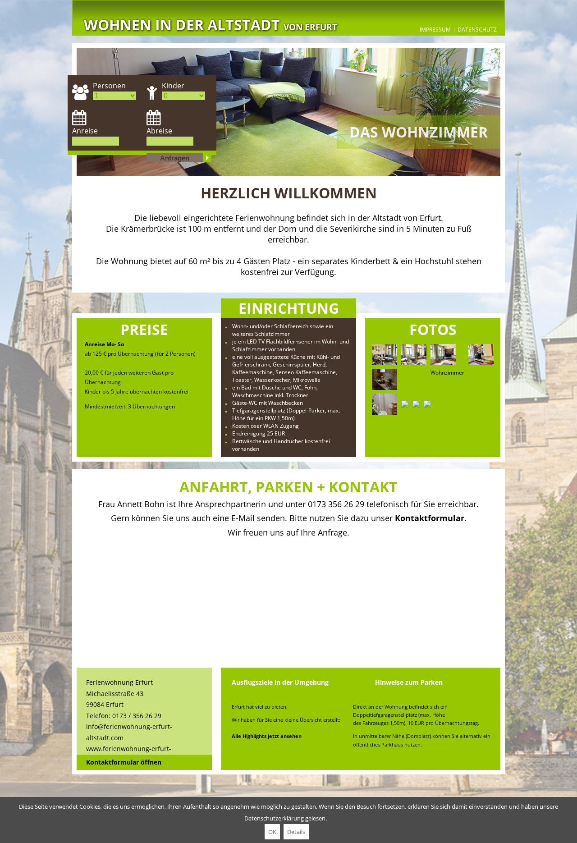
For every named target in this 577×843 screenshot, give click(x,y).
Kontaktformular (429, 518)
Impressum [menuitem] (435, 29)
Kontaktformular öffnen (123, 762)
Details (296, 832)
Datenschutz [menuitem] (477, 29)
